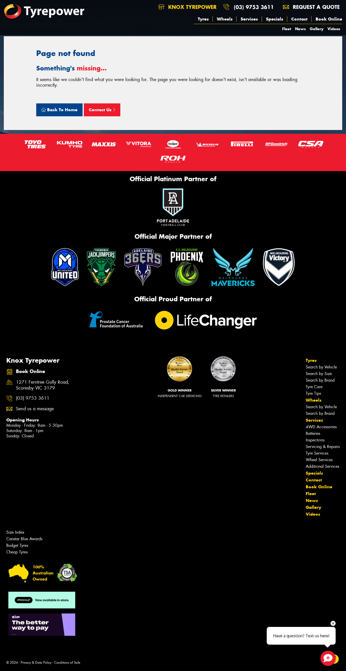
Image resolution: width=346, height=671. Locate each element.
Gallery (316, 28)
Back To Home (62, 110)
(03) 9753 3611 (254, 7)
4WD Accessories (321, 427)
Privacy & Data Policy (36, 662)
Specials (274, 19)
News (300, 28)
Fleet (286, 28)
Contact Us (101, 110)
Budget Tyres (17, 545)
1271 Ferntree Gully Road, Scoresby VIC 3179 (42, 385)
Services (249, 19)
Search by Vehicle (321, 367)
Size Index (15, 532)
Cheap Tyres (17, 552)
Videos (334, 28)
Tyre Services (317, 453)
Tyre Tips (313, 393)
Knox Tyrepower (191, 7)
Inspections (315, 440)
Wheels (225, 19)
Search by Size (319, 373)
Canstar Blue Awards (24, 539)
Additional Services (322, 466)
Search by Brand (320, 380)
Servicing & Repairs (323, 446)
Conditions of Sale (67, 662)
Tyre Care (314, 386)
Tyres (203, 19)
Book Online (329, 19)
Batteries (313, 433)
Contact (299, 19)
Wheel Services (319, 459)
